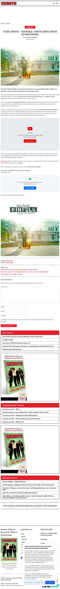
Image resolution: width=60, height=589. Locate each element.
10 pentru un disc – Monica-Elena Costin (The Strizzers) (21, 418)
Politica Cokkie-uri (31, 578)
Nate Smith (9, 262)
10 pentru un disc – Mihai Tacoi (13, 422)
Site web (3, 315)
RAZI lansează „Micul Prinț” (12, 349)
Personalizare (29, 582)
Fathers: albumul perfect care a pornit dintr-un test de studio (19, 269)
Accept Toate (50, 582)
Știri (22, 534)
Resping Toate (39, 582)
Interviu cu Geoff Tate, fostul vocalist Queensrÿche (19, 492)
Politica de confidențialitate (49, 533)
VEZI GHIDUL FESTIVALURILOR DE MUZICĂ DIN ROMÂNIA (30, 505)
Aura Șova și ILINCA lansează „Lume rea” (16, 343)
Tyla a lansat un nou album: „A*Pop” (11, 274)
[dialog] (39, 565)
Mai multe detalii (40, 562)
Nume (3, 307)
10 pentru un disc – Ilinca (11, 409)
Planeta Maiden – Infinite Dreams (13, 481)
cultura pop (41, 115)
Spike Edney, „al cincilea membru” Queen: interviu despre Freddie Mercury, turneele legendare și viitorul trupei (28, 496)
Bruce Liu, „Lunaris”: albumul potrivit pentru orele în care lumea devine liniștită (25, 272)
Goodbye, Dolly (7, 339)
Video (23, 542)
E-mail (43, 543)
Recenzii (8, 23)
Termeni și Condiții (46, 535)
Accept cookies (30, 141)
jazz (28, 111)
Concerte (24, 539)
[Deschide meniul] (54, 3)
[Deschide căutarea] (57, 3)
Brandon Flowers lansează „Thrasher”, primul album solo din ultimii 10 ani (28, 346)
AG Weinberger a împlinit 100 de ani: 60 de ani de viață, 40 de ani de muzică (28, 485)
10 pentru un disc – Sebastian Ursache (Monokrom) (19, 415)
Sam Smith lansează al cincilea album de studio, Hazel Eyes (22, 336)
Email (3, 311)
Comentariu (4, 287)
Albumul (3, 161)
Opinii (23, 537)
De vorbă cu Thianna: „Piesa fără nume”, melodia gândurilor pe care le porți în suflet (29, 488)
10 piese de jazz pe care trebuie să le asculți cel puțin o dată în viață (25, 412)
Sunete (3, 23)
